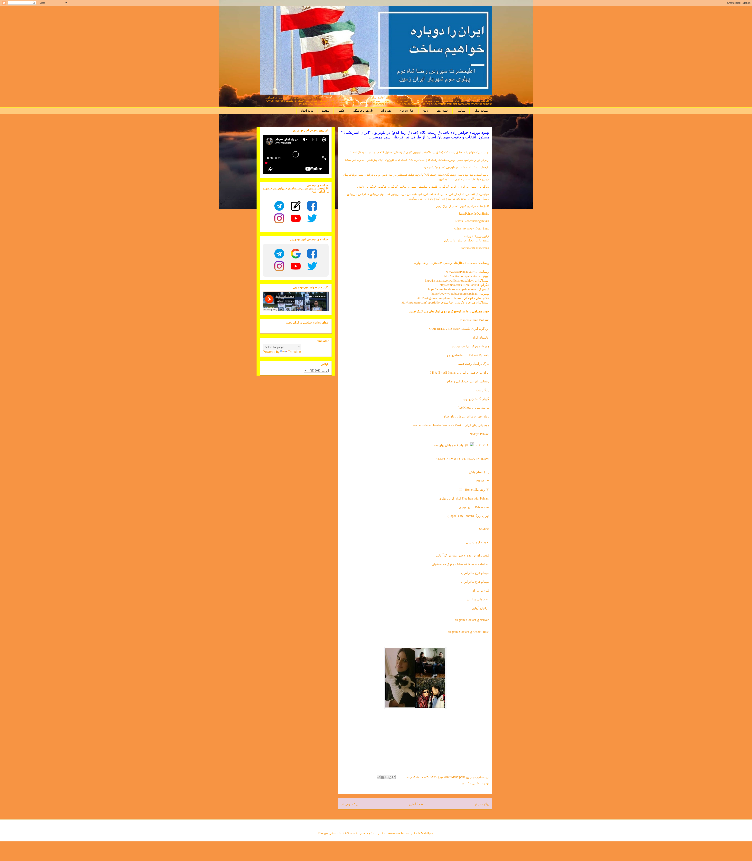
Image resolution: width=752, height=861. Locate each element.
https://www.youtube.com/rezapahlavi (454, 293)
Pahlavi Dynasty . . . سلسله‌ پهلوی (467, 355)
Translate (294, 351)
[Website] (296, 206)
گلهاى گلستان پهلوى (476, 399)
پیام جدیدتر (482, 804)
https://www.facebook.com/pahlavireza (452, 289)
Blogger (323, 833)
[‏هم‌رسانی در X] (386, 777)
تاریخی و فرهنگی (363, 110)
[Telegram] (279, 206)
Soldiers (484, 529)
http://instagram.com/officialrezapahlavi (449, 280)
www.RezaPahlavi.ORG (461, 271)
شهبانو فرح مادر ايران (475, 581)
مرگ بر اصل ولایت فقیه (473, 363)
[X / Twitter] (312, 218)
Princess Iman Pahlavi (474, 320)
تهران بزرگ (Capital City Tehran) (468, 516)
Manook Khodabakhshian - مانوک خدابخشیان (460, 564)
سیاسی (461, 110)
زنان (425, 110)
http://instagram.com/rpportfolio (420, 302)
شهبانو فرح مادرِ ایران (475, 573)
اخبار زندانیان (407, 110)
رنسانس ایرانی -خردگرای (473, 381)
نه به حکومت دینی (477, 542)
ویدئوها (325, 110)
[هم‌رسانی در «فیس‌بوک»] (382, 777)
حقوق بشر (442, 110)
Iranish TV (482, 480)
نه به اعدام (307, 110)
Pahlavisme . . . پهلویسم (474, 507)
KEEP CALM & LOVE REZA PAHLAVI (462, 459)
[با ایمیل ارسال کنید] (394, 777)
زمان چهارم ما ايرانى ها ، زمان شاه (466, 416)
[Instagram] (279, 218)
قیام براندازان (480, 590)
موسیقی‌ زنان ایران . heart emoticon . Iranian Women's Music (450, 425)
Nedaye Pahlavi (479, 434)
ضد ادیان (386, 110)
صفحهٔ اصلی (481, 110)
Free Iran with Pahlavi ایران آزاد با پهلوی (464, 498)
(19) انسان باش (479, 472)
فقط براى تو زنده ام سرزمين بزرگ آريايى (462, 555)
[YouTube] (296, 218)
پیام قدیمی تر (350, 804)
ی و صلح (452, 381)
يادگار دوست (481, 390)
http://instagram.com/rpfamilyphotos (439, 298)
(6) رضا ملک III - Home (474, 489)
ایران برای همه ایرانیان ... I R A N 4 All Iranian (459, 372)
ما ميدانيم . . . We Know (473, 407)
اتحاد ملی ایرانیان (478, 599)
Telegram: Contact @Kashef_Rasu (467, 631)
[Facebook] (312, 206)
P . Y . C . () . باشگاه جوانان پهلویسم (461, 445)
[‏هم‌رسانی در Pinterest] (379, 777)
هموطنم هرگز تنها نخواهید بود (470, 346)
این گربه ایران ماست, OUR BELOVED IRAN (459, 328)
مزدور (461, 783)
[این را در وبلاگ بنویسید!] (390, 777)
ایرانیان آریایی (480, 608)
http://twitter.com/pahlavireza (462, 276)
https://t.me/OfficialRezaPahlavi (459, 284)
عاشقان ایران (480, 337)
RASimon (349, 833)
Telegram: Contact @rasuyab (471, 620)
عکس (341, 110)
